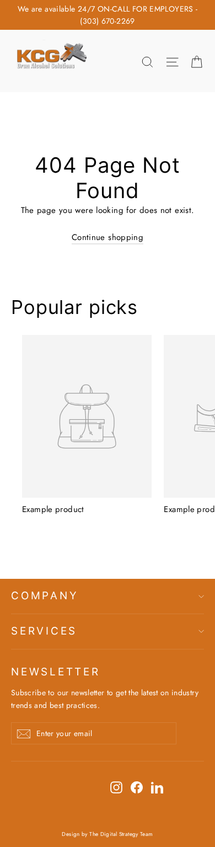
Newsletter (55, 671)
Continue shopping (107, 237)
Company (44, 595)
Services (44, 631)
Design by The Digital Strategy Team (107, 834)
